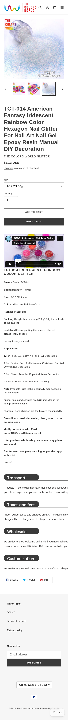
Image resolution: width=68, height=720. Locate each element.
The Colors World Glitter (28, 708)
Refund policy (14, 630)
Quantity (8, 193)
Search (11, 611)
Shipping (8, 168)
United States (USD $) (33, 684)
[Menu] (62, 7)
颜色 (6, 180)
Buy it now (34, 221)
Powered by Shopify (49, 708)
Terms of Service (16, 621)
